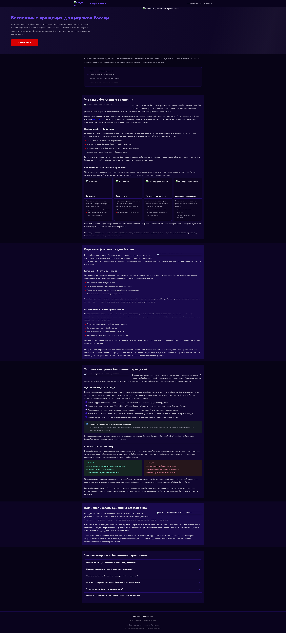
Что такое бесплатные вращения (101, 71)
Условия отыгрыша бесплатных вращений (105, 78)
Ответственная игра (150, 621)
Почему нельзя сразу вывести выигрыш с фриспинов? (109, 569)
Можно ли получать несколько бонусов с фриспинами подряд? (114, 582)
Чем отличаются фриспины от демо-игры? (104, 589)
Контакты (139, 621)
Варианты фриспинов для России (102, 74)
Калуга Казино (98, 3)
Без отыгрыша (206, 3)
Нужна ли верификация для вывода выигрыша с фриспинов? (113, 595)
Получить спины (24, 42)
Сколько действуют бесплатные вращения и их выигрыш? (112, 576)
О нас (132, 621)
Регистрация (192, 3)
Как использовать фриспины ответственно (105, 82)
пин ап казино (97, 119)
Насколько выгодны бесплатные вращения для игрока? (111, 562)
